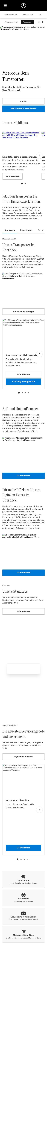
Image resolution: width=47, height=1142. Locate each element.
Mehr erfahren (24, 475)
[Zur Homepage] (23, 5)
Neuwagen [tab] (10, 230)
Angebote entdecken (23, 756)
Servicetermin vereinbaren (23, 108)
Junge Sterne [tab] (26, 230)
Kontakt (23, 101)
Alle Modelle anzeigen (23, 311)
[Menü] (5, 5)
